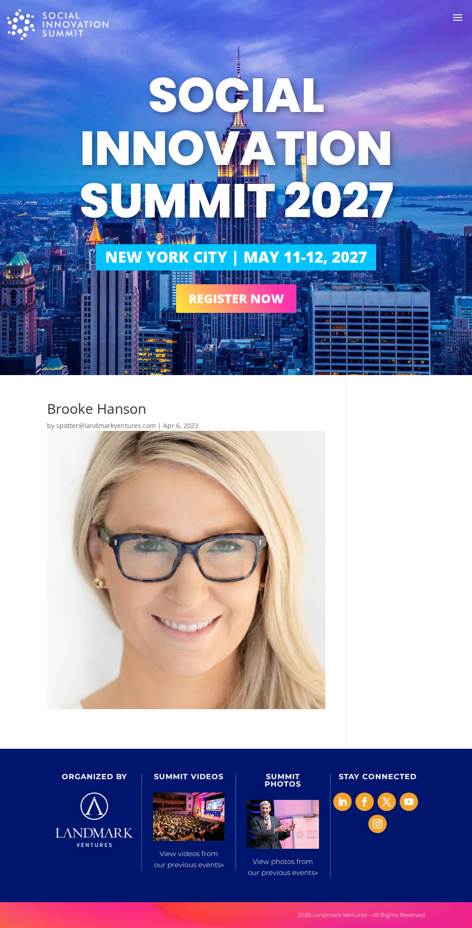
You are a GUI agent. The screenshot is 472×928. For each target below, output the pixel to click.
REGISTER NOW (236, 298)
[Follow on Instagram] (377, 824)
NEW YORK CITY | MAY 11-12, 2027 (236, 257)
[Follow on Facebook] (364, 802)
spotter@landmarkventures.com (106, 425)
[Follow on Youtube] (409, 802)
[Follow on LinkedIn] (342, 802)
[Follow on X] (387, 802)
